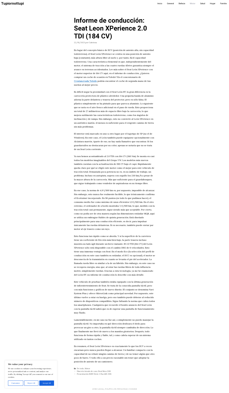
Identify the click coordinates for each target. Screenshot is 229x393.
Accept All (47, 383)
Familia (223, 3)
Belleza (182, 3)
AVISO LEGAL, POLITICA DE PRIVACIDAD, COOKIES (114, 389)
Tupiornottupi (12, 3)
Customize (15, 383)
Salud (202, 3)
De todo (80, 368)
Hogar (212, 3)
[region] (31, 374)
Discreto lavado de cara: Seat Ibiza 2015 (94, 371)
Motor (192, 3)
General (170, 3)
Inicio (159, 3)
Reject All (31, 383)
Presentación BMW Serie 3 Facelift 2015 (94, 374)
